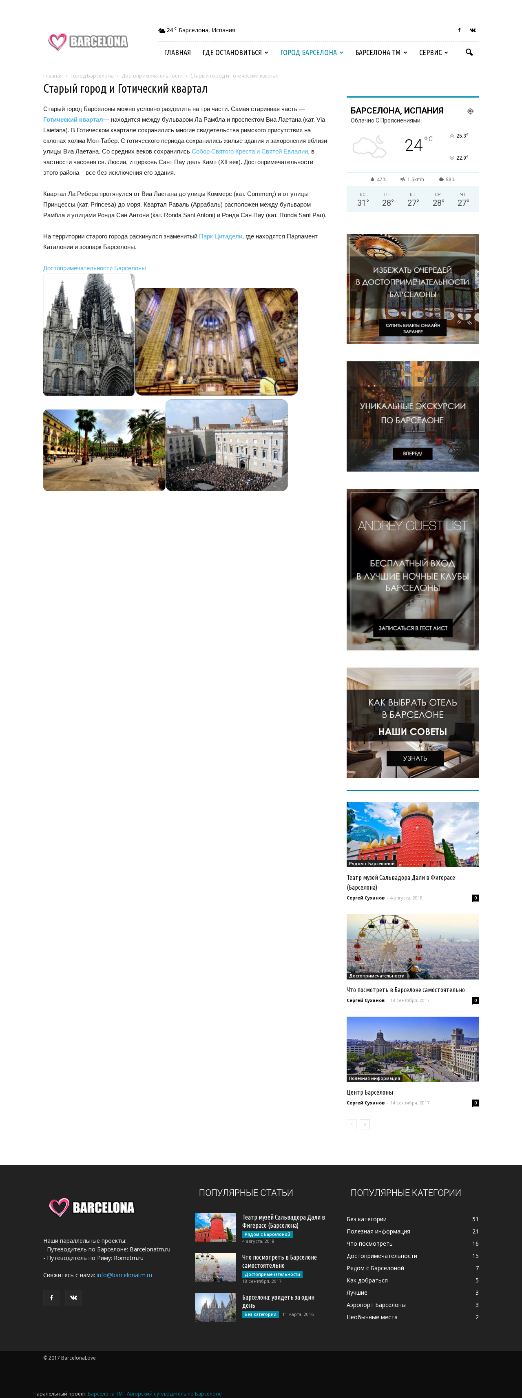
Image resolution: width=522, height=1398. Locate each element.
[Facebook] (459, 30)
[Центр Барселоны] (413, 1049)
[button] (469, 52)
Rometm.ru (129, 1258)
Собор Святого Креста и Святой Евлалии (250, 151)
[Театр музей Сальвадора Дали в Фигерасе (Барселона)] (413, 834)
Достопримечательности (377, 976)
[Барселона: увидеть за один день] (215, 1307)
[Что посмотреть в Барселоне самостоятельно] (413, 946)
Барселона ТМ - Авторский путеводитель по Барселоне (155, 1393)
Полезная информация (374, 1078)
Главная (177, 52)
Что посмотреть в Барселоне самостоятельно (406, 989)
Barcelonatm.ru (150, 1249)
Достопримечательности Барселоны (94, 268)
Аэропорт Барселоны (376, 1305)
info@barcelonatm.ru (124, 1275)
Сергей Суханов (366, 898)
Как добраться (367, 1280)
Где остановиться (232, 52)
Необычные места (372, 1317)
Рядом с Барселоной (372, 863)
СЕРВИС (430, 52)
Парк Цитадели (220, 236)
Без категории (260, 1314)
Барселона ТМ (378, 52)
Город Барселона (308, 52)
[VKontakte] (473, 30)
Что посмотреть (370, 1243)
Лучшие (357, 1292)
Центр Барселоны (370, 1092)
